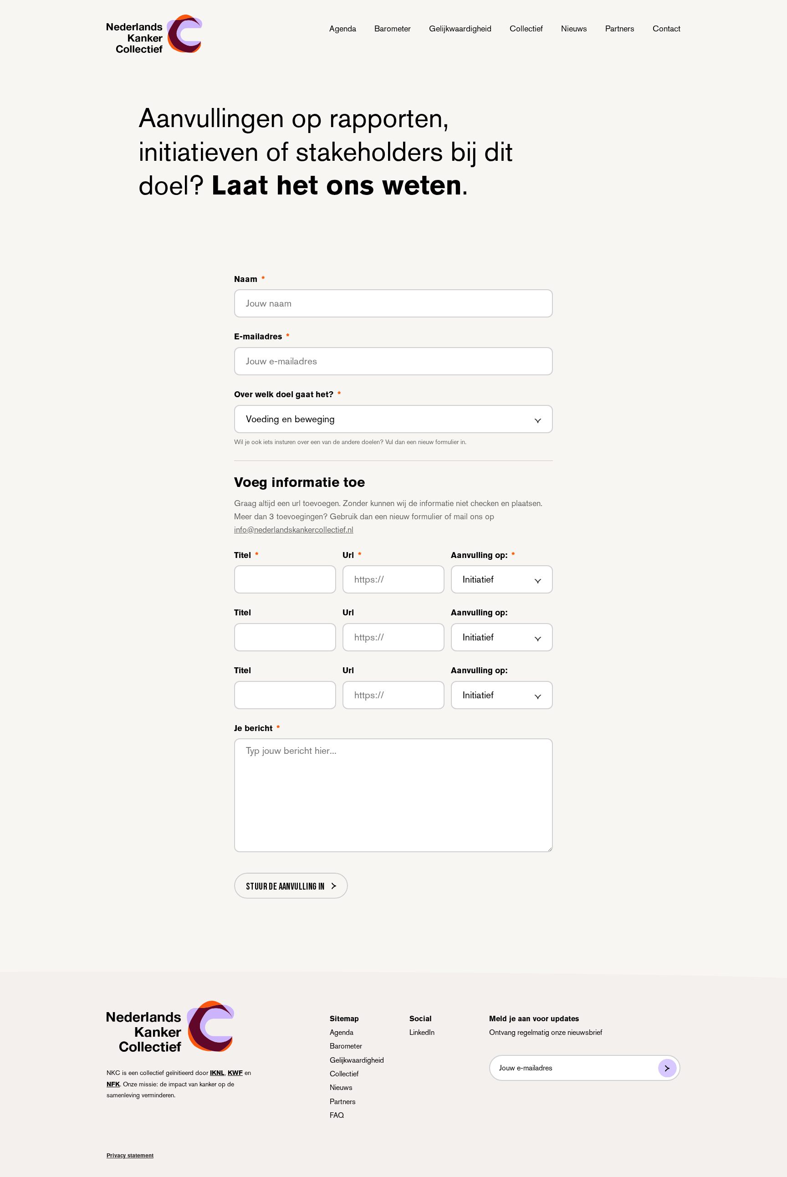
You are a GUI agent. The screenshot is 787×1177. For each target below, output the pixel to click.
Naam (249, 279)
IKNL (217, 1072)
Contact (666, 28)
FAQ (337, 1115)
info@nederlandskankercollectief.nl (293, 529)
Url (351, 555)
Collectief (526, 28)
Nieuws (574, 28)
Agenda (342, 28)
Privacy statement (130, 1155)
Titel (246, 555)
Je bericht (257, 728)
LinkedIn (421, 1032)
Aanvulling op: (483, 555)
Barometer (392, 28)
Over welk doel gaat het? (287, 394)
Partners (619, 28)
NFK (113, 1084)
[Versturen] (667, 1068)
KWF (235, 1072)
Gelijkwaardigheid (460, 28)
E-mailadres (261, 336)
